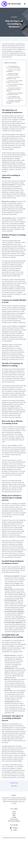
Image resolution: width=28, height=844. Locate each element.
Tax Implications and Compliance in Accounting (14, 97)
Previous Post (14, 782)
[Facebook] (14, 828)
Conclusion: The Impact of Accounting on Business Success (15, 102)
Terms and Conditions (14, 821)
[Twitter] (14, 830)
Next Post (14, 785)
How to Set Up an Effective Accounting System (15, 85)
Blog (14, 815)
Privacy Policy (14, 819)
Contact (14, 817)
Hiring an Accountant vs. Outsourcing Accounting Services (14, 89)
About (14, 813)
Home (14, 811)
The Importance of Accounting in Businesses (13, 67)
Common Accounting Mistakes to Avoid (13, 77)
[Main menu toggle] (24, 3)
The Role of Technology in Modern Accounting (15, 81)
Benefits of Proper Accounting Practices (12, 74)
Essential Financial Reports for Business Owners (15, 93)
